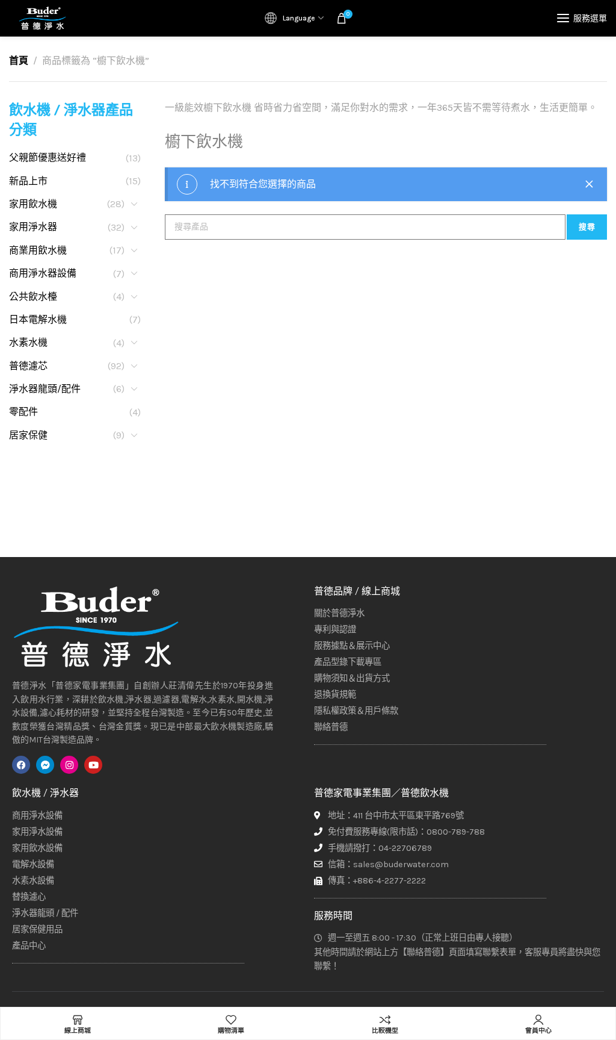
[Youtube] (93, 765)
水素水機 (28, 342)
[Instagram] (69, 765)
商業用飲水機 (38, 250)
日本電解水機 (38, 319)
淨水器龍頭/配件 (45, 388)
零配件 (23, 411)
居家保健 (28, 435)
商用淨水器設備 (42, 273)
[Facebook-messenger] (45, 765)
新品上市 (28, 181)
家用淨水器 (33, 226)
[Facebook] (21, 765)
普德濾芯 (28, 366)
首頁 (18, 60)
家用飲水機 (33, 204)
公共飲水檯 (33, 296)
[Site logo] (42, 18)
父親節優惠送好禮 (47, 157)
